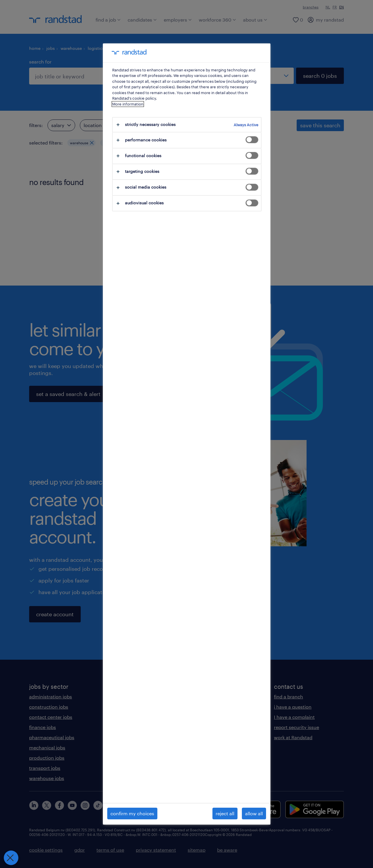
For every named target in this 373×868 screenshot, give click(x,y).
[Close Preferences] (11, 858)
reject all (225, 813)
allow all (254, 813)
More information (127, 104)
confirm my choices (132, 813)
